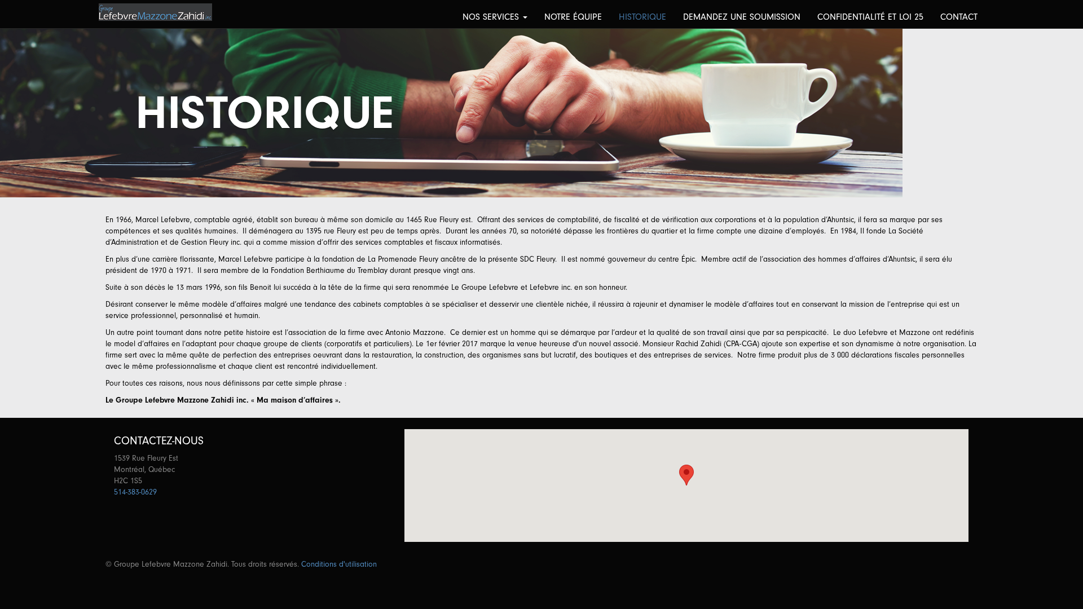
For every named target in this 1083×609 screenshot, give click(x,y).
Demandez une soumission (741, 17)
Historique (642, 17)
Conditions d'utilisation (339, 564)
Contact (959, 17)
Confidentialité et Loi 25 (870, 17)
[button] (686, 475)
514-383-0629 (135, 492)
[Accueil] (160, 12)
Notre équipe (573, 17)
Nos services (492, 17)
